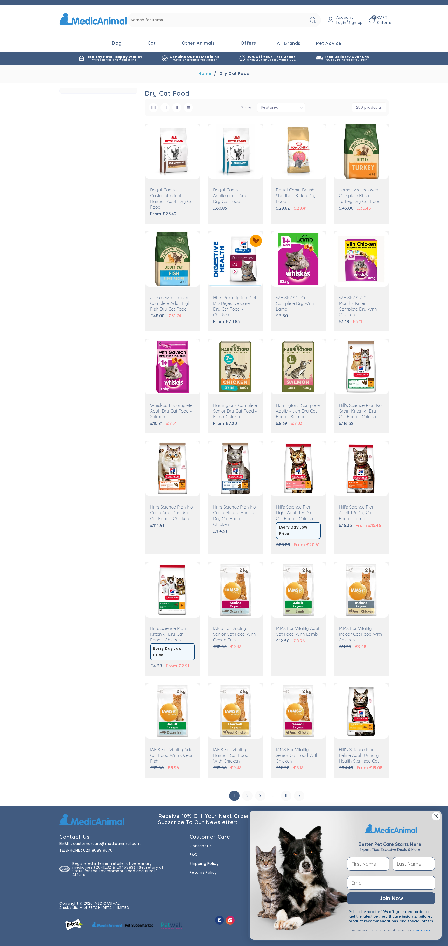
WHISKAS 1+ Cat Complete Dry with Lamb (295, 304)
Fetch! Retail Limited (109, 907)
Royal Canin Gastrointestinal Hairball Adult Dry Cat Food (172, 199)
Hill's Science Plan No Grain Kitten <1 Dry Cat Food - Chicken (360, 411)
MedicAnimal (107, 903)
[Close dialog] (436, 816)
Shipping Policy (204, 863)
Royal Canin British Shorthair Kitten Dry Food (296, 196)
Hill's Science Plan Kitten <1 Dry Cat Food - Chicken (168, 634)
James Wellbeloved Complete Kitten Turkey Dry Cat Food (360, 196)
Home (204, 73)
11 (286, 795)
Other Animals (198, 43)
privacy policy (421, 930)
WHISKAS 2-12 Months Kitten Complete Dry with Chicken (358, 306)
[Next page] (299, 796)
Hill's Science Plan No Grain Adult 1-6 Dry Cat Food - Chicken (171, 513)
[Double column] (176, 107)
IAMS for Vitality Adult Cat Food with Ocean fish (172, 756)
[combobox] (224, 20)
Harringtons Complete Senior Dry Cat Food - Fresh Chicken (235, 411)
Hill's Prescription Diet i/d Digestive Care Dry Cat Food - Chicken (234, 306)
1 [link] (234, 796)
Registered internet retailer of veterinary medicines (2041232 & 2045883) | (112, 865)
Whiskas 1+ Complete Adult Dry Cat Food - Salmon (171, 411)
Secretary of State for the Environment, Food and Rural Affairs (117, 871)
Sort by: (246, 107)
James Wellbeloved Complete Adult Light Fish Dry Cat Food (171, 304)
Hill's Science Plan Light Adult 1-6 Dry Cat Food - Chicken (295, 513)
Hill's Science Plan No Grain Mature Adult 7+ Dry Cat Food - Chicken (235, 516)
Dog (117, 43)
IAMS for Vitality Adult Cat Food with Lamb (298, 632)
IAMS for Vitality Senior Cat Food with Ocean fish (234, 634)
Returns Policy (203, 872)
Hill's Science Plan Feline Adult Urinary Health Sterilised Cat (359, 756)
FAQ (193, 854)
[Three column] (165, 107)
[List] (188, 107)
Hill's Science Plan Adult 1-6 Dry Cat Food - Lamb (357, 513)
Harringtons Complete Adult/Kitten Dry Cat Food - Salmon (298, 411)
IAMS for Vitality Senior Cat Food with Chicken (297, 756)
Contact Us (201, 845)
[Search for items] (312, 20)
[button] (380, 20)
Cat (152, 43)
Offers (248, 43)
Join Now (391, 898)
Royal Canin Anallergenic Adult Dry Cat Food (231, 196)
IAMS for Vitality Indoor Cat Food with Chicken (360, 634)
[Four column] (153, 107)
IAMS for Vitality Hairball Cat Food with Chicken (230, 756)
